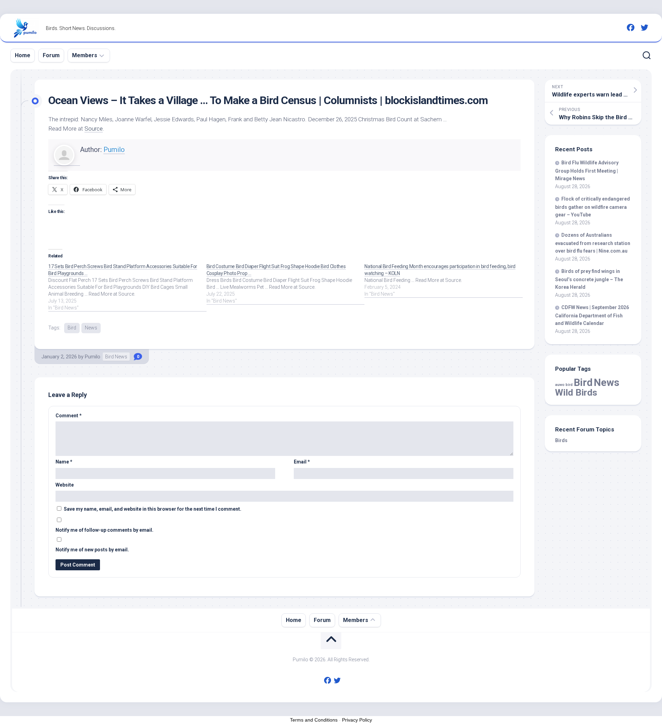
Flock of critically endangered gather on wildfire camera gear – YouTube (592, 206)
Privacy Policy (357, 720)
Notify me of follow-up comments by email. (104, 530)
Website (65, 485)
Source (93, 128)
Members (84, 55)
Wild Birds (576, 392)
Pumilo (114, 149)
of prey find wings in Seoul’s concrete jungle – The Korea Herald (589, 279)
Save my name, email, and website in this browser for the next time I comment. (152, 509)
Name (64, 462)
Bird (72, 327)
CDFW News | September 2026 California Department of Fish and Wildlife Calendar (592, 315)
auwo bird (564, 385)
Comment (69, 415)
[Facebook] (630, 27)
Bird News (116, 356)
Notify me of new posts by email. (92, 549)
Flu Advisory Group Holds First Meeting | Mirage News (587, 170)
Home (22, 55)
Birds (561, 440)
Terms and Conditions (314, 720)
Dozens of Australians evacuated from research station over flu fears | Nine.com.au (592, 243)
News (91, 327)
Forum (51, 55)
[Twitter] (644, 27)
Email (302, 462)
